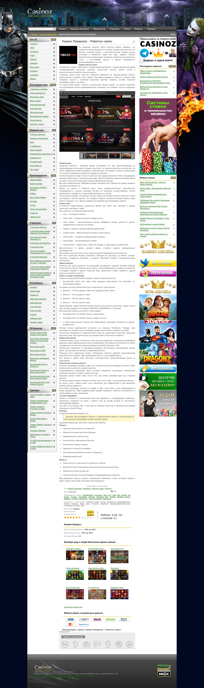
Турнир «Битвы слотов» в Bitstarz (41, 414)
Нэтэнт (33, 205)
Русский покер (36, 162)
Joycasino (34, 52)
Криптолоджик (36, 184)
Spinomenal (107, 499)
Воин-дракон (35, 101)
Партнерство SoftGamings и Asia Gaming (154, 94)
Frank (32, 55)
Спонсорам (39, 677)
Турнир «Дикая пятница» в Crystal (41, 447)
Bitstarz (33, 79)
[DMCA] (164, 676)
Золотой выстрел (117, 549)
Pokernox (108, 488)
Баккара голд (35, 158)
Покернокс (87, 488)
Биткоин (33, 287)
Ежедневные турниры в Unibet (40, 435)
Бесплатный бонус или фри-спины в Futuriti (40, 377)
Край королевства (37, 105)
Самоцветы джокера (74, 549)
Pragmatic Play (102, 497)
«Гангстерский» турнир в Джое (40, 396)
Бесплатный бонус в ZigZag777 (38, 365)
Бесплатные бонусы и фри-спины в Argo (39, 371)
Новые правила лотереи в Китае (154, 77)
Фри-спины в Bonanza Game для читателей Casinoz (39, 341)
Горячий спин (36, 109)
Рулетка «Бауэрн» (38, 134)
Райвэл (33, 194)
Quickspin (98, 495)
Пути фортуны (93, 587)
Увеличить (65, 97)
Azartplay (34, 71)
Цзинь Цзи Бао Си (38, 93)
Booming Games (123, 497)
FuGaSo (75, 499)
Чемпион (34, 63)
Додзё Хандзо (36, 120)
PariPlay (113, 497)
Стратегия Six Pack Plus (40, 243)
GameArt (91, 497)
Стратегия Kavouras (38, 257)
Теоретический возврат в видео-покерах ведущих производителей (40, 275)
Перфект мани (36, 322)
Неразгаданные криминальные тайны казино (153, 195)
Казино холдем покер (39, 138)
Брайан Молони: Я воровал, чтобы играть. (154, 219)
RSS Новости (66, 677)
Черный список (84, 675)
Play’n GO (107, 495)
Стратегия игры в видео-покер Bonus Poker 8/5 (40, 268)
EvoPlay (74, 497)
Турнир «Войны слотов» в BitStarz (41, 426)
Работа (76, 677)
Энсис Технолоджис (38, 209)
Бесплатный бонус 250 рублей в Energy (40, 383)
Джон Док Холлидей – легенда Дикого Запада (153, 183)
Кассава (33, 201)
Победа (33, 59)
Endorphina (83, 497)
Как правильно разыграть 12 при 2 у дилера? (41, 262)
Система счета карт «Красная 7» (38, 238)
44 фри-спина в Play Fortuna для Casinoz (38, 334)
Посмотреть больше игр (73, 607)
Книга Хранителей (73, 587)
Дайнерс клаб (36, 318)
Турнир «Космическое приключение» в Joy (39, 402)
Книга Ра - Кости (37, 124)
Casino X (33, 44)
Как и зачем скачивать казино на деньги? (153, 235)
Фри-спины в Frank (38, 354)
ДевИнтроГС (35, 217)
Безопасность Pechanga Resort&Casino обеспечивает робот (155, 82)
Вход (173, 34)
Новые (73, 675)
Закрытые (96, 675)
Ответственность (52, 677)
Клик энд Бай (35, 311)
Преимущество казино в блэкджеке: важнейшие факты (155, 201)
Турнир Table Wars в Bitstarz (38, 420)
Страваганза (35, 146)
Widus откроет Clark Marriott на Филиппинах (153, 72)
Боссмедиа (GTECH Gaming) (38, 189)
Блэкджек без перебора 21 (41, 154)
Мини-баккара (36, 150)
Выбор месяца (40, 675)
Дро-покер (34, 169)
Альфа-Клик (35, 291)
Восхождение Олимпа (96, 549)
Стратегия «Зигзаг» (38, 227)
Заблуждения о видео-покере (152, 224)
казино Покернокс (75, 488)
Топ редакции (53, 675)
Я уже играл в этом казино (97, 486)
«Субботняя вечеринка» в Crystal (41, 441)
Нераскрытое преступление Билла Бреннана (155, 229)
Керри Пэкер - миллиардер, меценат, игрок (155, 189)
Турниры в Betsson (38, 431)
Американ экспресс (38, 299)
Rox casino (34, 67)
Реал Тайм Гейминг (38, 197)
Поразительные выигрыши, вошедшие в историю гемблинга (153, 213)
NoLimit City (83, 499)
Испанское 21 (36, 166)
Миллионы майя (37, 97)
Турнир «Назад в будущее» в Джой (37, 408)
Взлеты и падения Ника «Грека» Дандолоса (154, 207)
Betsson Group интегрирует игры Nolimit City (154, 88)
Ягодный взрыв (36, 112)
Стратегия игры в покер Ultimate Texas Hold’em (40, 232)
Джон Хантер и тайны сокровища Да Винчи (97, 568)
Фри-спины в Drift (37, 347)
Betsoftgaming (88, 495)
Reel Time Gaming (120, 495)
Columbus (34, 75)
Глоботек (34, 213)
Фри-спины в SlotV (38, 351)
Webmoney (65, 675)
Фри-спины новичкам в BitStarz (39, 359)
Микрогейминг (36, 180)
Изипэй (33, 314)
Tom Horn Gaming (95, 499)
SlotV (32, 48)
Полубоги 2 (115, 568)
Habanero (67, 499)
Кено (32, 142)
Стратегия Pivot (36, 247)
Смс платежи (35, 307)
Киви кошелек (36, 303)
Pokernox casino (98, 488)
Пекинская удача (117, 587)
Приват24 (34, 295)
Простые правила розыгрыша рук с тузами (40, 252)
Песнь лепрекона (72, 568)
